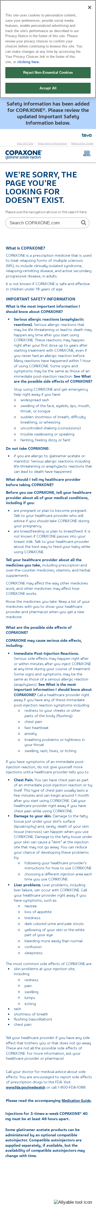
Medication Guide (82, 143)
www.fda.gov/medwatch (25, 1087)
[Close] (89, 7)
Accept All (48, 88)
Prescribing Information (52, 143)
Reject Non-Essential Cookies (48, 73)
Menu (86, 153)
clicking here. (28, 62)
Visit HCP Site (25, 143)
